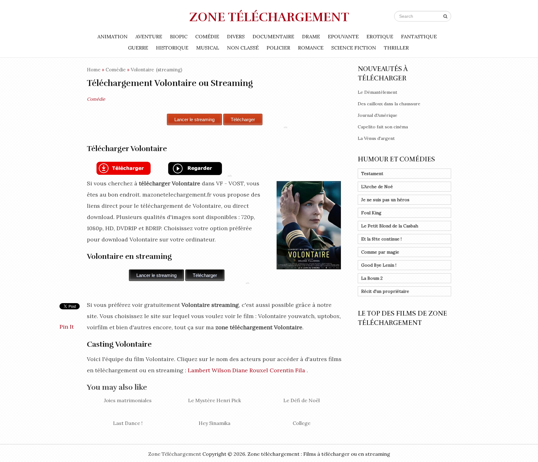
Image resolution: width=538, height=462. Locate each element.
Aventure (148, 36)
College (301, 423)
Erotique (379, 36)
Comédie (207, 36)
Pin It (66, 326)
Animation (112, 36)
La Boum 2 (372, 278)
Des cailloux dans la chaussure (389, 104)
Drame (311, 36)
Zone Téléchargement (269, 17)
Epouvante (343, 36)
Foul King (371, 213)
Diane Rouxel (250, 370)
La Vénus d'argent (376, 138)
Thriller (396, 47)
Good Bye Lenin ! (378, 265)
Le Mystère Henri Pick (214, 400)
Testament (372, 173)
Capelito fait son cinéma (383, 127)
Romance (310, 47)
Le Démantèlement (377, 92)
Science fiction (353, 47)
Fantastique (419, 36)
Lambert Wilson (209, 370)
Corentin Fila (287, 370)
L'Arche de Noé (377, 186)
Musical (207, 47)
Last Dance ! (128, 423)
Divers (236, 36)
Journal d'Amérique (377, 115)
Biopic (178, 36)
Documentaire (273, 36)
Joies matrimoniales (128, 400)
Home (94, 70)
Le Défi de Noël (301, 400)
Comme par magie (380, 252)
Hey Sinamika (214, 423)
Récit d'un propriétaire (385, 291)
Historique (172, 47)
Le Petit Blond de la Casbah (389, 226)
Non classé (243, 47)
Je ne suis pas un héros (385, 199)
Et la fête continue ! (381, 239)
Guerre (138, 47)
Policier (278, 47)
